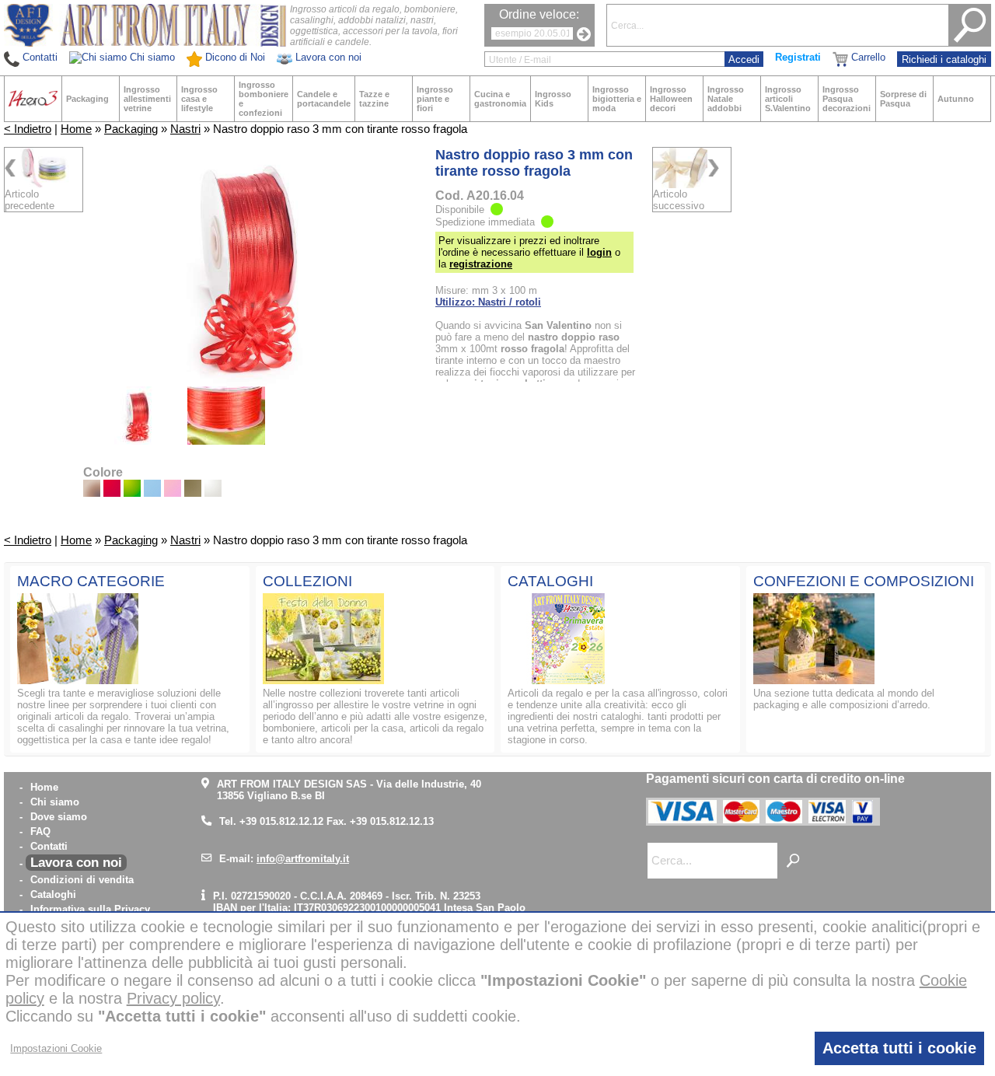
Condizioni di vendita (82, 880)
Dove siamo (58, 817)
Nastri (185, 129)
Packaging (131, 129)
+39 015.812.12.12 (281, 821)
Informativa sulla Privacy (90, 909)
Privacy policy (173, 998)
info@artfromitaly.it (303, 859)
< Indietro (27, 129)
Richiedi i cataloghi (944, 59)
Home (76, 129)
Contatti (49, 846)
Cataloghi (53, 894)
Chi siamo (54, 802)
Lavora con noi (76, 862)
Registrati (798, 57)
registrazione (480, 264)
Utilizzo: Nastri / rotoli (488, 302)
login (599, 252)
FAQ (40, 831)
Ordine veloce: (539, 14)
